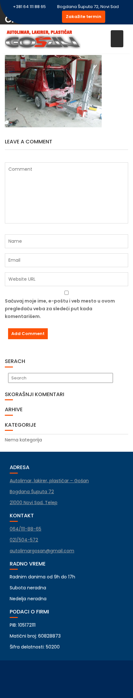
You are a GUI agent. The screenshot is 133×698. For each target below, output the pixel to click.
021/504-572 (24, 540)
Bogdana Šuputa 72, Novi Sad (88, 7)
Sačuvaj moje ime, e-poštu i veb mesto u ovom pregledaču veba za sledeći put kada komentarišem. (60, 309)
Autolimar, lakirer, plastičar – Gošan (49, 480)
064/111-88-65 (25, 529)
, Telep (33, 502)
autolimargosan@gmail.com (42, 551)
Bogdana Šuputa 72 (32, 491)
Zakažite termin (83, 17)
